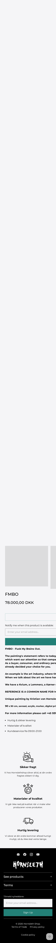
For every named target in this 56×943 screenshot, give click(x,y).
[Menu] (41, 5)
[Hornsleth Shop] (12, 5)
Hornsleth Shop (32, 923)
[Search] (47, 5)
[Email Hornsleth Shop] (18, 854)
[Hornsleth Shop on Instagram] (31, 854)
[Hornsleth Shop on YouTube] (38, 854)
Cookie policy (28, 934)
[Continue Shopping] (52, 5)
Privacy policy (37, 927)
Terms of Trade (19, 927)
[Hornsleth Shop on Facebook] (25, 854)
